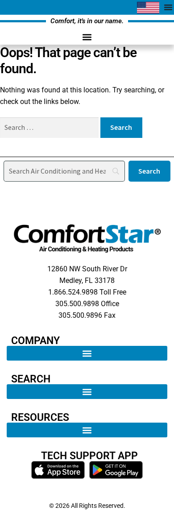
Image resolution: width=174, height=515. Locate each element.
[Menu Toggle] (168, 7)
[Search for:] (50, 127)
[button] (87, 37)
